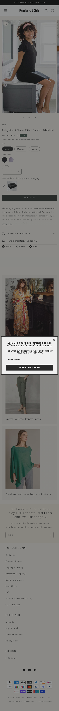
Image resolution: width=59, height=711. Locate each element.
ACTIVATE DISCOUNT (29, 367)
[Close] (54, 340)
